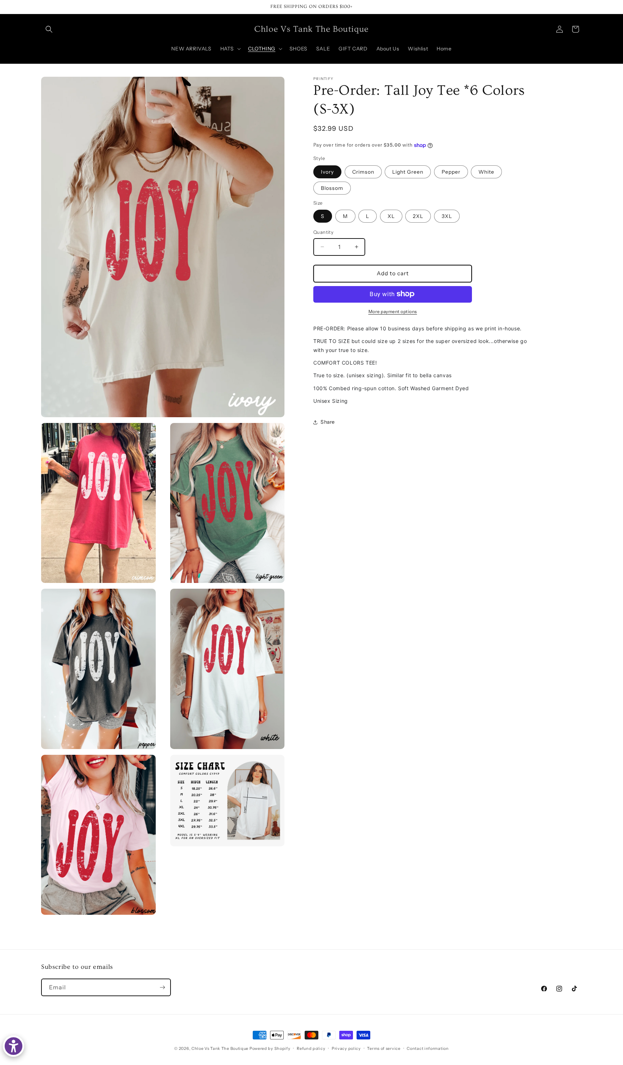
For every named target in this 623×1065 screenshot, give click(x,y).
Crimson (363, 171)
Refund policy (311, 1048)
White (486, 171)
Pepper (451, 171)
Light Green (407, 171)
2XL (418, 216)
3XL (447, 216)
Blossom (332, 187)
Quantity (323, 232)
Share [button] (328, 422)
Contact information (428, 1048)
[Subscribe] (162, 987)
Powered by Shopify (270, 1048)
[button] (49, 29)
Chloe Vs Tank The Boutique (219, 1048)
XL (391, 216)
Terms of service (383, 1048)
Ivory (327, 171)
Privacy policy (346, 1048)
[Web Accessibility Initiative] (13, 1046)
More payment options (392, 311)
